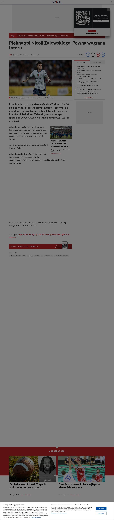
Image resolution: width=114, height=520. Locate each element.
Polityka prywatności (35, 517)
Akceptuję (101, 508)
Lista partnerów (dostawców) (59, 513)
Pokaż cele (101, 513)
